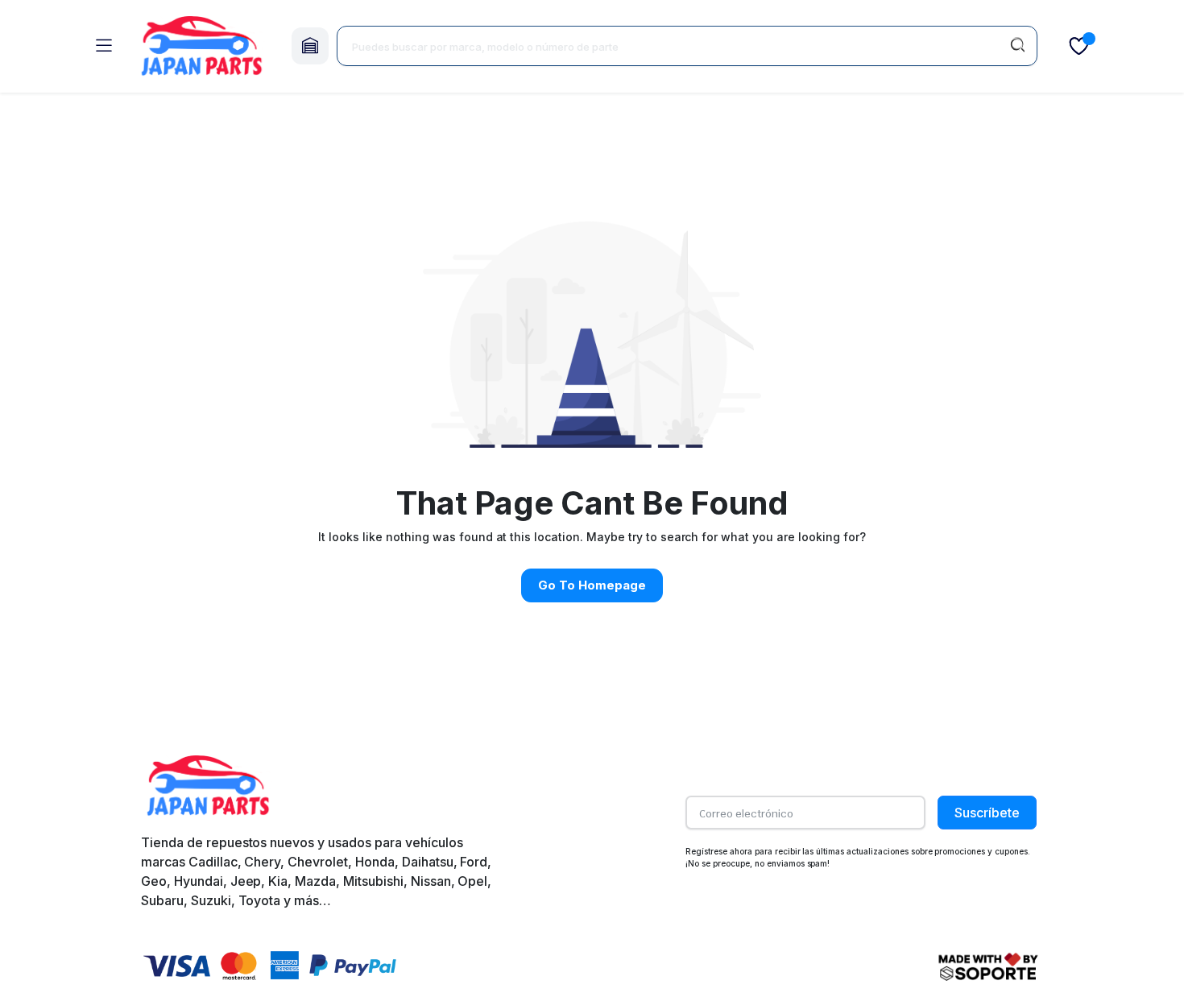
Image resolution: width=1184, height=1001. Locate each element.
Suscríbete (987, 813)
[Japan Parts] (201, 46)
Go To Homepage (592, 585)
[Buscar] (1017, 46)
